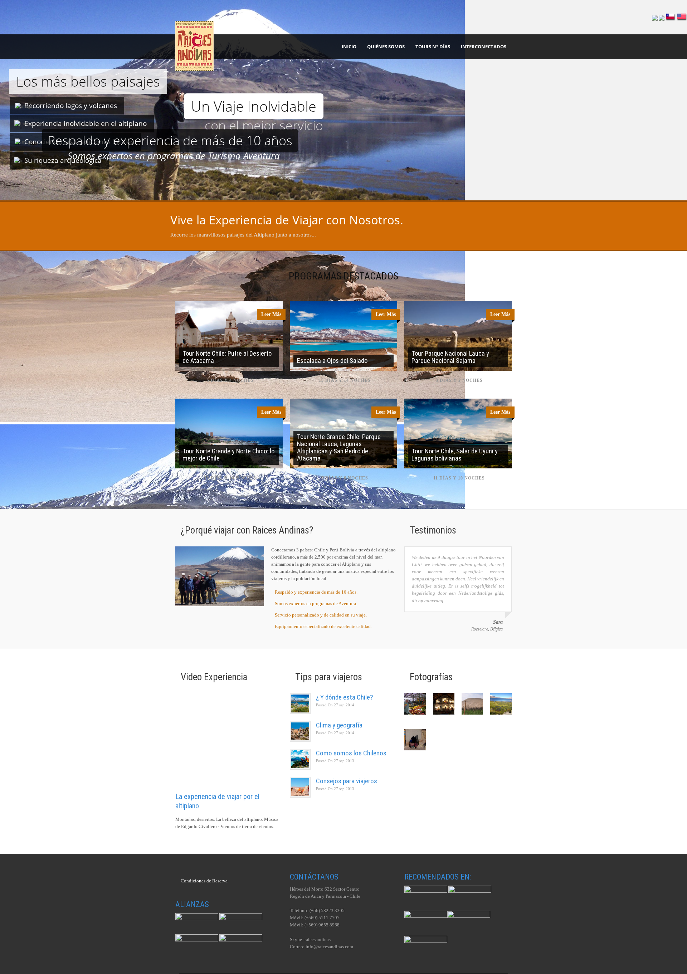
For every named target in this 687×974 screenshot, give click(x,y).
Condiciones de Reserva (204, 880)
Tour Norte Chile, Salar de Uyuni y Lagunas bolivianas (454, 454)
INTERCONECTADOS (483, 46)
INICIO (349, 46)
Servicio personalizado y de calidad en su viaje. (321, 615)
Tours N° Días (432, 46)
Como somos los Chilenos (351, 753)
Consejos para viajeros (346, 781)
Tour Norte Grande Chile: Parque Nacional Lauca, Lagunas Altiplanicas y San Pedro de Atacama (339, 447)
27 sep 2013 (335, 761)
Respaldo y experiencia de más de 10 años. (316, 592)
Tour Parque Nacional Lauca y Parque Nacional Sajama (450, 357)
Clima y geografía (339, 725)
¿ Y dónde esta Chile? (344, 697)
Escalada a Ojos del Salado (332, 360)
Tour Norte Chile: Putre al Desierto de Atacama (227, 357)
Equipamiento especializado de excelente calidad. (323, 626)
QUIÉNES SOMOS (386, 46)
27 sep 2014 (335, 705)
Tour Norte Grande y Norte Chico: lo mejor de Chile (228, 454)
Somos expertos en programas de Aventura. (316, 603)
